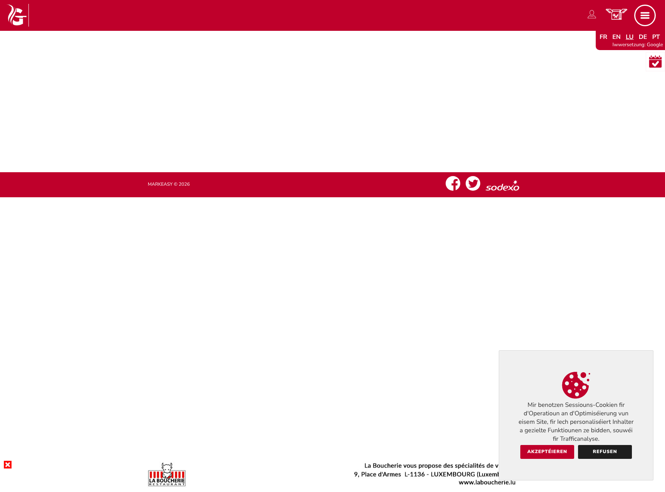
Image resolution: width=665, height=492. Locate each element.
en (616, 37)
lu (629, 37)
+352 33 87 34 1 (339, 122)
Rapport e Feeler (332, 137)
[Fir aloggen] (592, 18)
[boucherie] (332, 486)
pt (656, 37)
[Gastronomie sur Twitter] (473, 190)
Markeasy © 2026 (169, 184)
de (643, 37)
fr (603, 37)
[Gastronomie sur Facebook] (453, 190)
